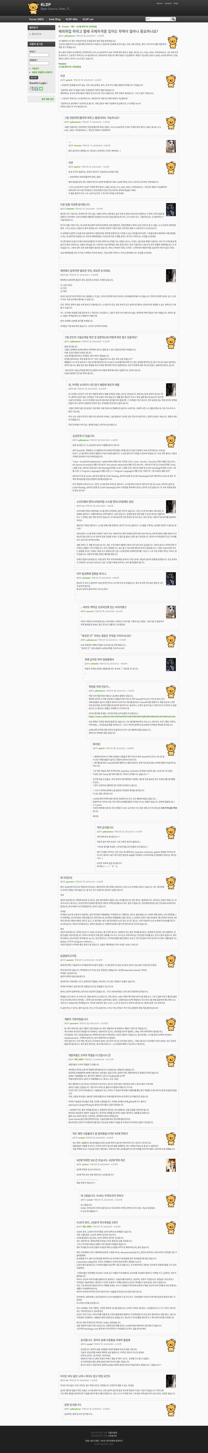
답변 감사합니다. (73, 1404)
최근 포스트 (36, 33)
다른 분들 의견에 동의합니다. (75, 204)
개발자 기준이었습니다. (76, 1019)
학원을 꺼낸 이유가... (100, 686)
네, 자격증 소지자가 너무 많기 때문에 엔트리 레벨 (93, 384)
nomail (81, 1137)
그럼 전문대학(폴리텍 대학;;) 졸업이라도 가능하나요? (92, 117)
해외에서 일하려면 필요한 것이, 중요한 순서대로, (85, 270)
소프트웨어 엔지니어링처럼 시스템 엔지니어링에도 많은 (105, 501)
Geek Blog (55, 19)
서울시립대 (112, 1432)
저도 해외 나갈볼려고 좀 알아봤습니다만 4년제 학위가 (100, 1133)
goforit (69, 80)
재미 (72, 26)
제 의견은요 (66, 877)
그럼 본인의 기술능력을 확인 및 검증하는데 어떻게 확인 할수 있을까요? (100, 337)
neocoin (77, 145)
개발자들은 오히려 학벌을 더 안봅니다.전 (89, 1055)
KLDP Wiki (72, 19)
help (176, 3)
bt (67, 274)
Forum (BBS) (36, 19)
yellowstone (69, 35)
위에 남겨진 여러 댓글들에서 (99, 659)
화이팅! (97, 744)
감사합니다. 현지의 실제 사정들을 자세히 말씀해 (105, 1340)
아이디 (32, 51)
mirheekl (70, 208)
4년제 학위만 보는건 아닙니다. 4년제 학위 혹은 (101, 1160)
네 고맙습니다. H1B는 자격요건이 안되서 (102, 1195)
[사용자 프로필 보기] (173, 47)
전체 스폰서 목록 (92, 1440)
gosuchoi (70, 881)
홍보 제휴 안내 (47, 99)
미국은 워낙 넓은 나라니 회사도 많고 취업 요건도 (85, 1376)
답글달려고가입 (68, 955)
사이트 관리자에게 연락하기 (111, 1440)
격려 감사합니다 (105, 827)
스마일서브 (112, 1435)
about (159, 3)
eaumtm (69, 960)
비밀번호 (33, 60)
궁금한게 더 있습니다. (83, 436)
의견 (62, 75)
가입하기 (35, 68)
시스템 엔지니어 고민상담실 (86, 26)
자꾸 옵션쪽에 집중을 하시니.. (92, 573)
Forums (65, 26)
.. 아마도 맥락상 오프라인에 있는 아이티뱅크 (103, 607)
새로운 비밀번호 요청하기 (42, 72)
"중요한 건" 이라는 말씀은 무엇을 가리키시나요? (106, 635)
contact (168, 3)
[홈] (33, 8)
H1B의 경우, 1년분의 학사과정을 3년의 (97, 1222)
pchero (85, 1164)
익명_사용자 (78, 1059)
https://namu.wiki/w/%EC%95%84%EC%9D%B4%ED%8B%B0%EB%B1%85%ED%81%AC (132, 716)
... (69, 141)
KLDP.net (88, 19)
